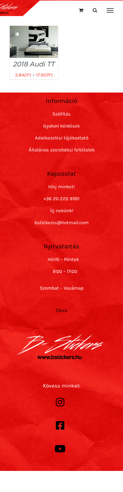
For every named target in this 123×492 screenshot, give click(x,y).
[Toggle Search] (95, 10)
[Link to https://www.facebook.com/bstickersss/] (60, 425)
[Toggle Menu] (110, 10)
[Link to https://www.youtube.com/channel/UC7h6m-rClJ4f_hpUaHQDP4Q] (60, 449)
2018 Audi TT (34, 64)
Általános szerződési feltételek (62, 150)
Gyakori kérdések (61, 126)
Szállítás (61, 114)
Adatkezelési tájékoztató (61, 138)
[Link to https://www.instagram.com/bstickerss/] (60, 402)
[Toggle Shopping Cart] (81, 10)
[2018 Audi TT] (34, 30)
